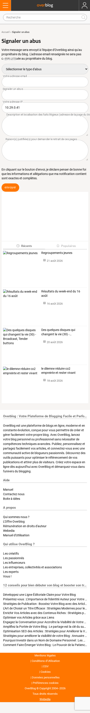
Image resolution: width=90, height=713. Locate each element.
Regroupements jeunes (56, 253)
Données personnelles (46, 677)
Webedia (9, 530)
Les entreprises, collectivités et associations (32, 567)
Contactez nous (13, 494)
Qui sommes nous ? (16, 517)
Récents (26, 246)
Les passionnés (13, 558)
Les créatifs (11, 553)
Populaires (68, 246)
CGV (45, 666)
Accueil (6, 32)
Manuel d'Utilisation (16, 535)
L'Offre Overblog (14, 521)
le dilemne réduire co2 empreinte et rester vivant (58, 371)
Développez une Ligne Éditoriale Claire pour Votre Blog (39, 594)
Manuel (8, 489)
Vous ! (7, 576)
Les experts (11, 572)
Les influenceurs (14, 562)
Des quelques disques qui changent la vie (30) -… (58, 332)
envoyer (10, 187)
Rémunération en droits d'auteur (25, 526)
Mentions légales (45, 655)
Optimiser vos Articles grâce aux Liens (28, 617)
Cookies (46, 671)
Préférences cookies (46, 682)
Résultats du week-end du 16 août (60, 293)
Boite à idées (11, 498)
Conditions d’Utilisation (46, 661)
